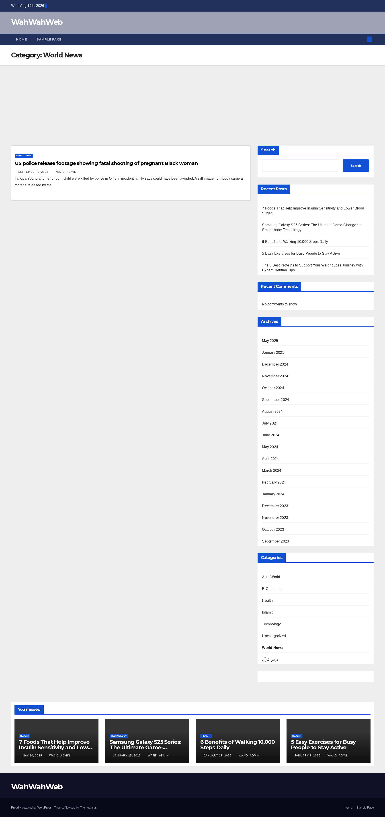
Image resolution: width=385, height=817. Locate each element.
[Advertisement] (192, 98)
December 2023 (275, 506)
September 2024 (275, 400)
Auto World (271, 577)
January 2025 (273, 352)
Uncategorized (274, 636)
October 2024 (273, 388)
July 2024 (270, 423)
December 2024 (275, 364)
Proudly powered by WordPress (32, 807)
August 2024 (272, 411)
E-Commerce (272, 589)
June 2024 (270, 435)
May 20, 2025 (33, 755)
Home (21, 39)
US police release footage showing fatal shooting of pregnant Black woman (106, 163)
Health (267, 600)
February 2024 (274, 482)
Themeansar (88, 807)
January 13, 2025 (218, 755)
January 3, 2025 (308, 755)
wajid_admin (65, 171)
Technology (271, 624)
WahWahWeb (37, 22)
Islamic (267, 612)
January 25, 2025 (127, 755)
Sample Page (49, 39)
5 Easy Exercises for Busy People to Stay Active (301, 253)
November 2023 (275, 518)
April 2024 (270, 459)
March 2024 (271, 470)
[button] (362, 39)
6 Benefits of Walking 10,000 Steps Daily (295, 242)
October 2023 (273, 529)
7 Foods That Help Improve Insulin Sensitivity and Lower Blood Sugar (56, 747)
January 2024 (273, 494)
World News (24, 155)
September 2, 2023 (33, 171)
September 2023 (275, 541)
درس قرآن (270, 659)
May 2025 (270, 341)
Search (268, 150)
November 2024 (275, 376)
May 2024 (270, 447)
